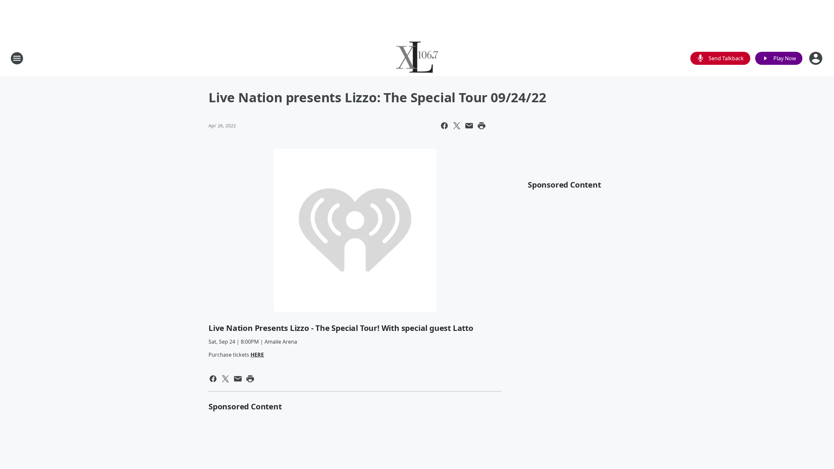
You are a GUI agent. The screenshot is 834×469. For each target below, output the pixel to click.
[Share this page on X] (456, 125)
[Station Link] (417, 58)
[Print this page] (481, 125)
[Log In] (816, 58)
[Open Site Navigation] (16, 58)
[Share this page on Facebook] (444, 125)
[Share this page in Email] (469, 125)
